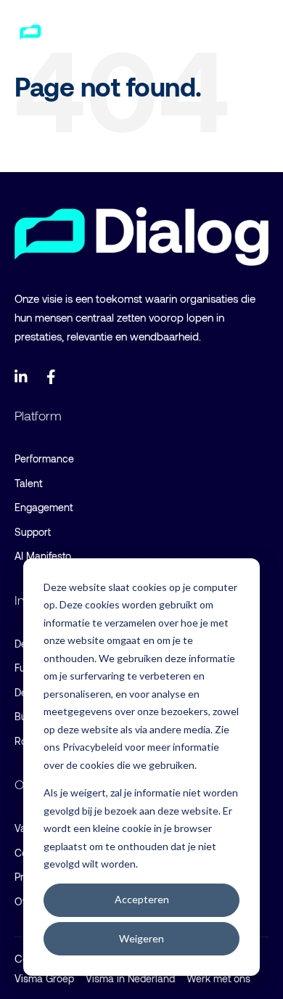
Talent (28, 483)
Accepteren (142, 899)
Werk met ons (218, 978)
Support (33, 532)
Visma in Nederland (130, 978)
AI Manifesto (43, 556)
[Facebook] (53, 377)
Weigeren (141, 938)
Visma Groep (44, 978)
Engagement (44, 507)
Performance (44, 458)
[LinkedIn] (22, 377)
